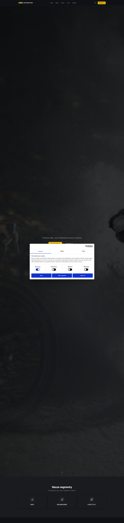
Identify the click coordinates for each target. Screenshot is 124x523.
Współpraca (102, 2)
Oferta (62, 2)
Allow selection (62, 275)
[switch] (54, 269)
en (95, 2)
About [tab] (83, 251)
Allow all (82, 275)
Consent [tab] (40, 251)
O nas (68, 2)
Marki (57, 2)
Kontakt (74, 2)
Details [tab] (62, 251)
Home (51, 2)
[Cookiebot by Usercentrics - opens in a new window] (86, 246)
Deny (41, 275)
